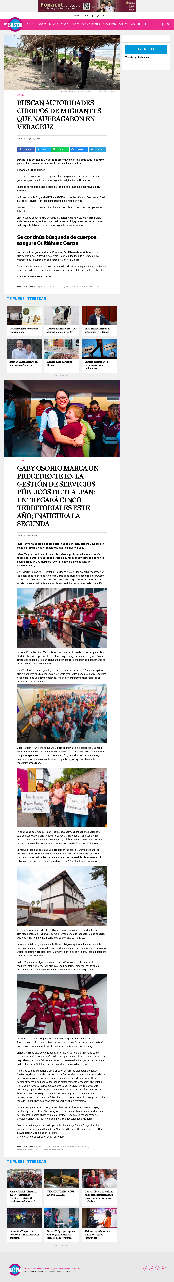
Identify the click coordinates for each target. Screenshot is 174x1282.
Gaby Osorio (57, 1146)
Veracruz (94, 286)
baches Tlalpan (42, 1146)
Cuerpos (38, 286)
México (67, 1268)
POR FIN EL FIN (139, 24)
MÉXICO (53, 24)
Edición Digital (51, 1268)
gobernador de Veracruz (76, 286)
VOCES (65, 24)
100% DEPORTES (91, 24)
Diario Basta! (29, 1268)
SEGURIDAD (109, 24)
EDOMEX (41, 24)
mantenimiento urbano (76, 1146)
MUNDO (123, 24)
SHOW (75, 24)
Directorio (40, 1268)
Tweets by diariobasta (137, 57)
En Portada (76, 1268)
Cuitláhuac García (53, 286)
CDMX (29, 24)
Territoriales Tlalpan (54, 1149)
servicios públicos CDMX (30, 1149)
